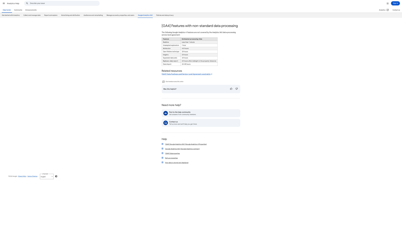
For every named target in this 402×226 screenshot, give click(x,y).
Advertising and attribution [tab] (70, 15)
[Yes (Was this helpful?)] (231, 89)
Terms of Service (32, 176)
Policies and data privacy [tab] (165, 15)
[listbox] (47, 176)
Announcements (31, 10)
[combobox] (65, 3)
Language (45, 174)
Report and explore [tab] (50, 15)
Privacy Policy (22, 176)
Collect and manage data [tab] (32, 15)
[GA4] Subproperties (172, 153)
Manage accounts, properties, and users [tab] (120, 15)
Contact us (396, 10)
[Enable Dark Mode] (56, 176)
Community (18, 10)
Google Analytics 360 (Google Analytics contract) (182, 149)
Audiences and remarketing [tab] (93, 15)
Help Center (7, 10)
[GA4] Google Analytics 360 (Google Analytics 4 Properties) (186, 144)
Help (164, 139)
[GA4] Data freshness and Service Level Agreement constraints (186, 74)
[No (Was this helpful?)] (236, 89)
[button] (3, 3)
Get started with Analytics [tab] (11, 15)
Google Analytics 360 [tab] (145, 15)
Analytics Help (13, 3)
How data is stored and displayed (176, 163)
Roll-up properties (171, 158)
